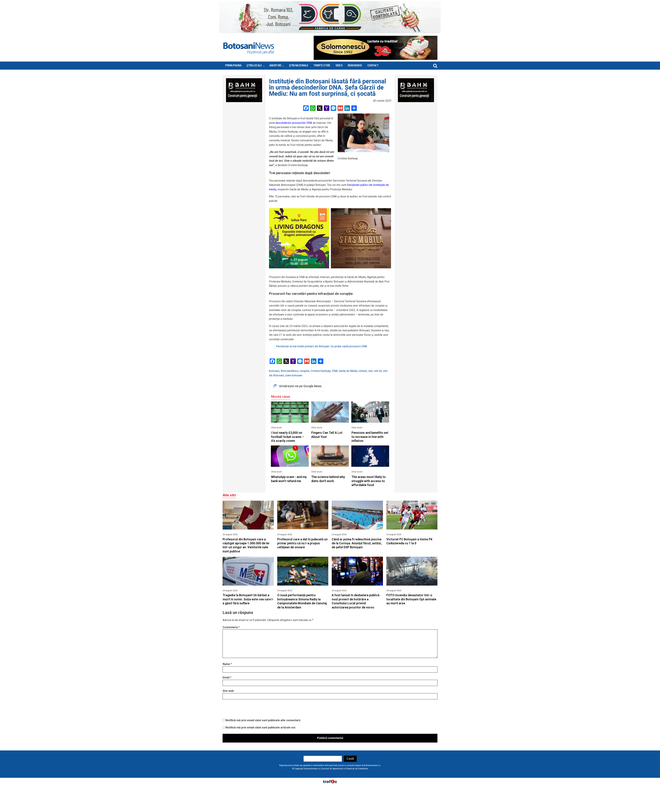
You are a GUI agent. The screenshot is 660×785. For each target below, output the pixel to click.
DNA (334, 371)
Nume (227, 664)
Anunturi (275, 65)
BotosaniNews (289, 371)
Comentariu (231, 627)
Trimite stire (321, 65)
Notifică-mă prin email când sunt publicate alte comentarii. (263, 720)
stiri (370, 371)
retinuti (363, 371)
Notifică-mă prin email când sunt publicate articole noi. (261, 727)
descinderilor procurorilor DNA (294, 122)
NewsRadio (355, 65)
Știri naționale (298, 65)
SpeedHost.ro (338, 768)
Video (339, 65)
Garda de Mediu (348, 371)
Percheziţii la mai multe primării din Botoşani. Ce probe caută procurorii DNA (321, 346)
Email (227, 677)
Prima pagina (233, 65)
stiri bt (378, 371)
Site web (228, 691)
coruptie (304, 371)
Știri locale (254, 65)
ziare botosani (293, 375)
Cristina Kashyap (321, 371)
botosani (274, 371)
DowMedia (363, 768)
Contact (373, 65)
